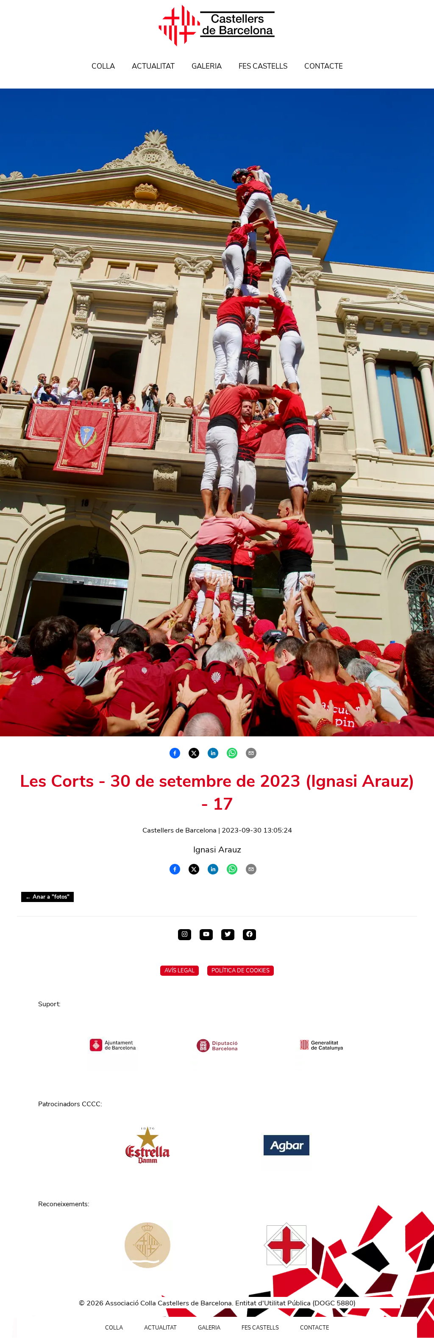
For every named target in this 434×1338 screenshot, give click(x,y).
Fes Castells (263, 66)
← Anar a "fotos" (47, 897)
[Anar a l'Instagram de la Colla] (184, 934)
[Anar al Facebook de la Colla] (249, 934)
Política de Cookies (240, 970)
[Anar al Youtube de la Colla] (206, 934)
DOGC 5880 (333, 1303)
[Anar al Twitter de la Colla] (227, 934)
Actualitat (153, 66)
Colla (103, 66)
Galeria (207, 66)
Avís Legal (179, 970)
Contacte (323, 66)
